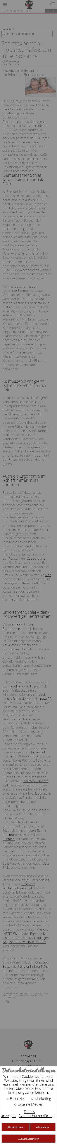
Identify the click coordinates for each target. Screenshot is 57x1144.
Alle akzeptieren (15, 1127)
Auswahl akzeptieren (28, 1138)
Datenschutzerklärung (37, 1115)
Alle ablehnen (42, 1127)
